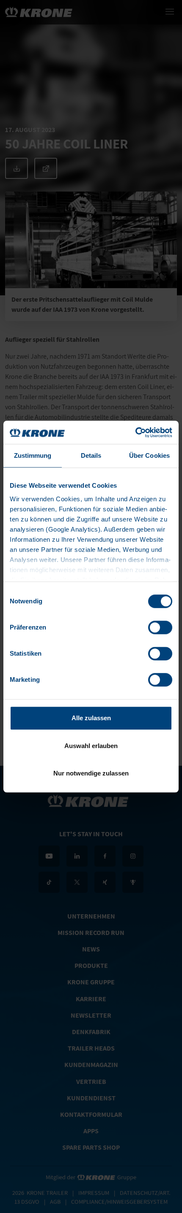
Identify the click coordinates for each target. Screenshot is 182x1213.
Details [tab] (91, 455)
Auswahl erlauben (91, 745)
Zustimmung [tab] (33, 455)
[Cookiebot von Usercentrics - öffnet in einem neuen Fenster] (135, 432)
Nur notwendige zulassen (91, 773)
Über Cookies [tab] (149, 455)
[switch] (160, 627)
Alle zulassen (91, 717)
